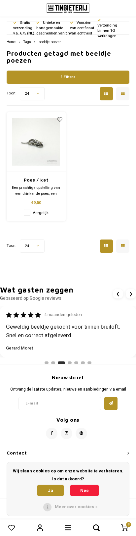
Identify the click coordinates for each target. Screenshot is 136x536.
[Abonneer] (111, 403)
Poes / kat (36, 180)
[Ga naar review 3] (61, 362)
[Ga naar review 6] (83, 362)
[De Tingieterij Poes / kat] (36, 142)
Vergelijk (41, 213)
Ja (50, 490)
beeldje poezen (50, 41)
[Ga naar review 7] (89, 362)
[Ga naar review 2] (53, 362)
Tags (27, 41)
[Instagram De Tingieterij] (66, 433)
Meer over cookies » (76, 507)
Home (11, 41)
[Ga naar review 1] (47, 362)
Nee (84, 490)
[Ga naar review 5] (76, 362)
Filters (69, 77)
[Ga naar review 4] (70, 362)
